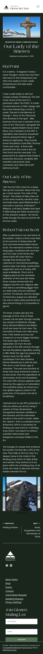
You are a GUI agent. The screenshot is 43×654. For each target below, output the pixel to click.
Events (9, 587)
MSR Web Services (10, 650)
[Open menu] (38, 6)
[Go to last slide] (4, 494)
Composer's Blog (30, 42)
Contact (10, 591)
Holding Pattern (10, 525)
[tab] (16, 512)
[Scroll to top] (40, 591)
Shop (8, 583)
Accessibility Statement (12, 648)
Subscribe (21, 639)
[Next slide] (38, 494)
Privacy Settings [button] (13, 602)
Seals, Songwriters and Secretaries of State (32, 530)
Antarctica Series (13, 42)
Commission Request (16, 595)
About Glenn (12, 579)
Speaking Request (14, 599)
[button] (21, 494)
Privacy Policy (27, 648)
